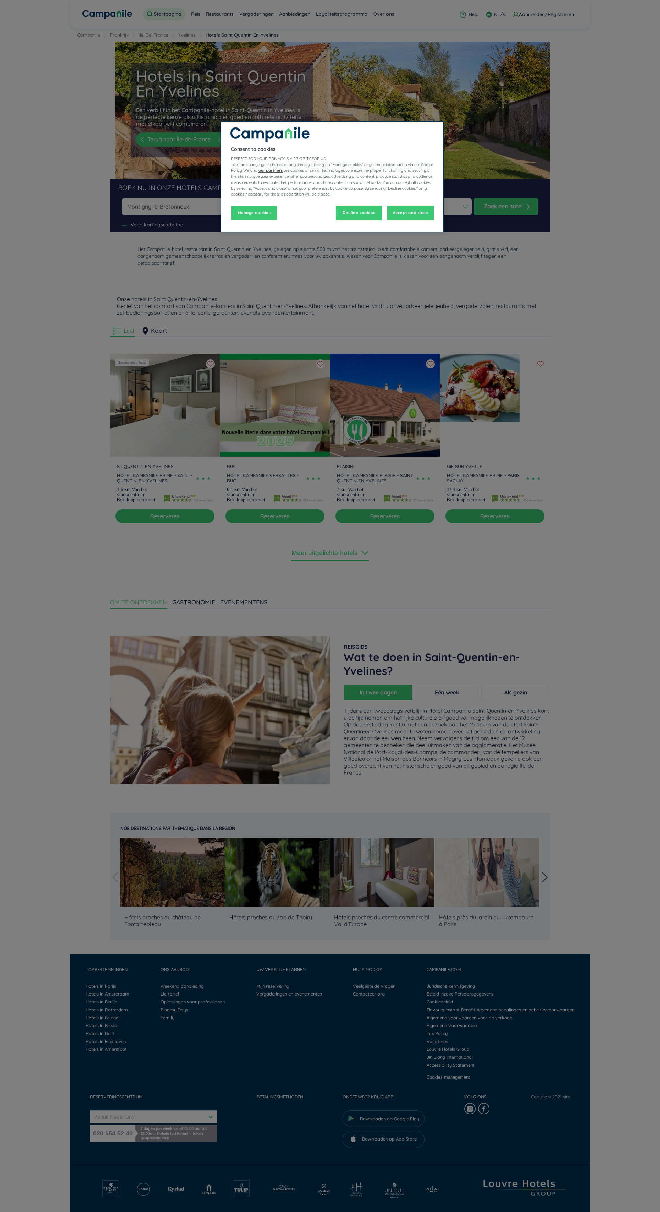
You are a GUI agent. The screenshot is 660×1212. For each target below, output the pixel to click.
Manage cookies (254, 212)
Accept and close (410, 212)
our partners (270, 170)
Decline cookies (359, 212)
